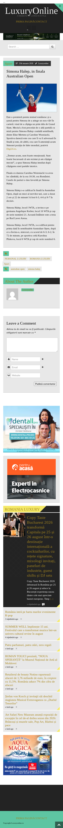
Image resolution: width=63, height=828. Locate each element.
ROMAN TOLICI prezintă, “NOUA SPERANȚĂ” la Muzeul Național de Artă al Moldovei (31, 660)
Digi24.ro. (11, 149)
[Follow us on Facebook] (29, 28)
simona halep (34, 269)
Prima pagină (25, 21)
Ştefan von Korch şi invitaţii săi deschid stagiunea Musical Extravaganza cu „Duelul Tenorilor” (31, 700)
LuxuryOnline (31, 10)
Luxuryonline (43, 63)
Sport (8, 63)
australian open (18, 269)
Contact (41, 21)
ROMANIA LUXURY (40, 259)
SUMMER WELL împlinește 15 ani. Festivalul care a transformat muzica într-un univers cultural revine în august (31, 630)
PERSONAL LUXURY (15, 259)
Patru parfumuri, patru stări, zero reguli (28, 645)
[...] (51, 599)
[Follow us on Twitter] (34, 28)
